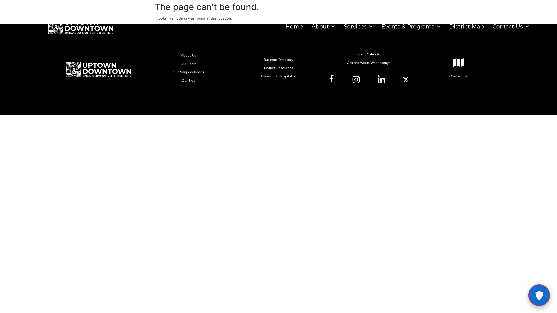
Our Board (188, 64)
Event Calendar (369, 54)
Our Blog (188, 80)
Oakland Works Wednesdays (368, 63)
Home (294, 26)
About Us (188, 55)
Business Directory (278, 60)
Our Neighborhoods (188, 72)
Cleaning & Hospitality (278, 76)
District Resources (278, 68)
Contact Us (508, 26)
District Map (466, 26)
